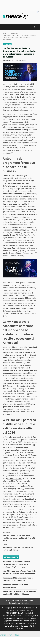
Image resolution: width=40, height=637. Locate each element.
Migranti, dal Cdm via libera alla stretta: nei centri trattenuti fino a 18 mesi (19, 537)
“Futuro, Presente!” (27, 452)
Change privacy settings (9, 635)
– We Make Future (26, 99)
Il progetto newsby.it (14, 600)
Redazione (7, 60)
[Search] (34, 27)
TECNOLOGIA (7, 44)
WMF (17, 99)
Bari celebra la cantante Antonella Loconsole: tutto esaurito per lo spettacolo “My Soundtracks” (16, 564)
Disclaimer (25, 603)
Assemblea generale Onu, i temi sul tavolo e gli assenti (18, 547)
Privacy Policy (14, 603)
